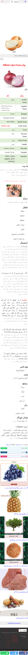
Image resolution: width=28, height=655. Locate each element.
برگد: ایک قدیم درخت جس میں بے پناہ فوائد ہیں (19, 539)
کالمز (12, 641)
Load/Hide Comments (14, 623)
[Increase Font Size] (2, 59)
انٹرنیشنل (13, 635)
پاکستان (15, 641)
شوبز (15, 640)
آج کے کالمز (15, 635)
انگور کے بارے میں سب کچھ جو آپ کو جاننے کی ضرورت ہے (16, 487)
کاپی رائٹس (8, 640)
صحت (14, 640)
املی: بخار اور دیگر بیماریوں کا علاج (22, 618)
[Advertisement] (14, 19)
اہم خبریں (15, 636)
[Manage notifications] (25, 652)
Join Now (3, 448)
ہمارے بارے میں (7, 635)
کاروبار (14, 641)
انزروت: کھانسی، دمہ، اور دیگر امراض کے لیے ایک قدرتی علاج (16, 566)
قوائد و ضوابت (7, 643)
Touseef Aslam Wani (10, 650)
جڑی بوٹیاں (18, 444)
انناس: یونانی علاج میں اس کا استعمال (21, 513)
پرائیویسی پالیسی (7, 646)
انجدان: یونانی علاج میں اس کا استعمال (21, 592)
